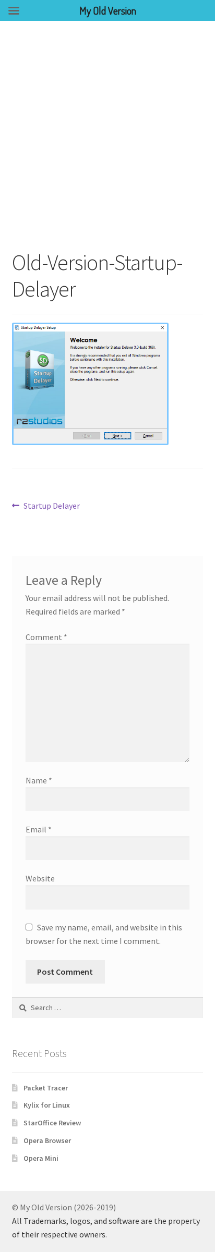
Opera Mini (40, 1158)
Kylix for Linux (46, 1105)
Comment (46, 637)
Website (40, 878)
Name (39, 780)
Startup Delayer (51, 506)
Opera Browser (47, 1140)
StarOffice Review (52, 1122)
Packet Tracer (45, 1088)
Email (39, 829)
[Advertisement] (107, 133)
